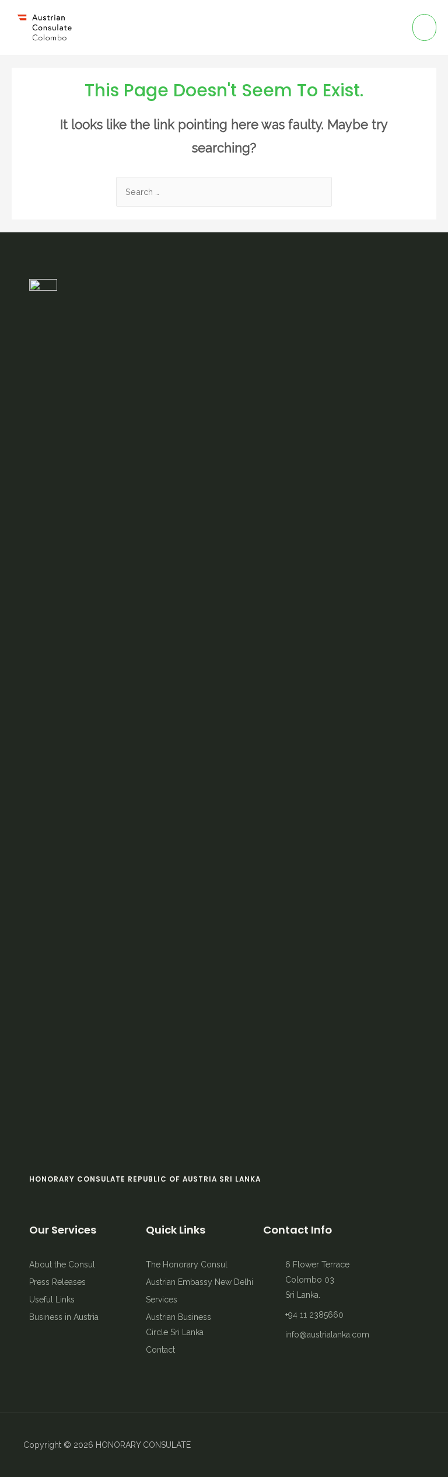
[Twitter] (375, 1445)
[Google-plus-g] (416, 1445)
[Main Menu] (424, 27)
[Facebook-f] (354, 1445)
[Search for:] (224, 192)
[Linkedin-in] (395, 1445)
